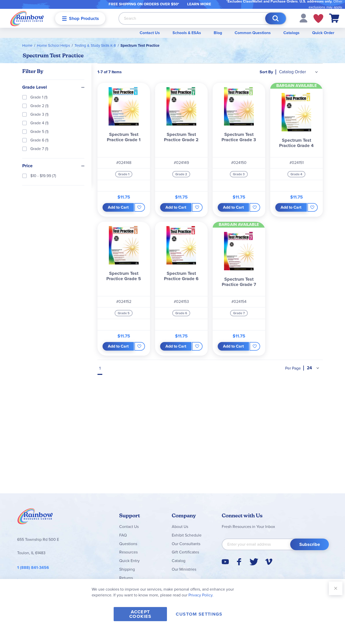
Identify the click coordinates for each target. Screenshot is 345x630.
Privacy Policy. (200, 595)
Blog (218, 33)
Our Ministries (184, 569)
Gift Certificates (185, 552)
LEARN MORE (199, 4)
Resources (128, 552)
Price (27, 165)
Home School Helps (53, 45)
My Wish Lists (318, 18)
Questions (128, 544)
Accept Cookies (140, 614)
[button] (303, 18)
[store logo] (27, 18)
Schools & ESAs (187, 33)
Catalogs (291, 33)
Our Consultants (186, 544)
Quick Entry (129, 561)
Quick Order (323, 33)
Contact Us (150, 33)
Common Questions (253, 33)
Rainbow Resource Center (35, 517)
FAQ (123, 535)
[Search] (275, 18)
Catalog (178, 561)
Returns (126, 578)
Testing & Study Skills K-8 (95, 45)
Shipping (127, 569)
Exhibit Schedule (187, 535)
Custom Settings (199, 614)
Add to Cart (118, 207)
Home (27, 45)
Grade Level (34, 87)
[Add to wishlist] (139, 207)
